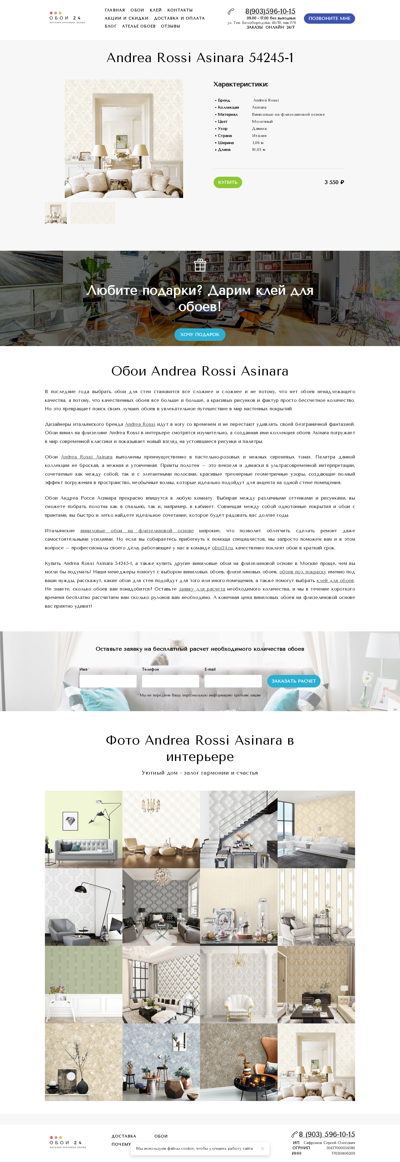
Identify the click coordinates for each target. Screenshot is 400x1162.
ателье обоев (139, 26)
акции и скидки (127, 18)
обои (137, 10)
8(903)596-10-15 (270, 11)
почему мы (126, 1144)
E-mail (210, 669)
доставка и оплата (179, 18)
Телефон (150, 669)
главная (115, 10)
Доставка (124, 1136)
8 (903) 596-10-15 (327, 1134)
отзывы (170, 26)
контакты (180, 10)
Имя (84, 669)
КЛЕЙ (156, 10)
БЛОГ (111, 26)
